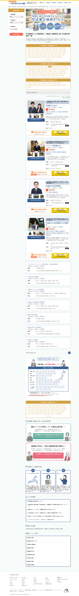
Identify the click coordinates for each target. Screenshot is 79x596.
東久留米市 (60, 52)
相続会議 (46, 579)
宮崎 (51, 384)
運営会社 (11, 591)
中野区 (37, 50)
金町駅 (33, 75)
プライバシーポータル (57, 590)
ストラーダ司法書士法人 (53, 145)
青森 (40, 371)
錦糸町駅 (62, 68)
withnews (11, 583)
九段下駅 (33, 66)
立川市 (44, 52)
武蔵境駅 (52, 75)
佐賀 (40, 384)
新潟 (37, 375)
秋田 (46, 371)
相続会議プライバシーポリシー (37, 590)
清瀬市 (33, 413)
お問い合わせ (21, 591)
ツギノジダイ (47, 580)
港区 (36, 48)
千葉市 (49, 389)
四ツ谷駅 (50, 68)
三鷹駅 (57, 75)
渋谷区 (33, 50)
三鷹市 (52, 52)
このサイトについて (13, 590)
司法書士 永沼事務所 (32, 340)
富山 (45, 375)
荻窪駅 (37, 73)
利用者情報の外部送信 (48, 590)
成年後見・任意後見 (40, 85)
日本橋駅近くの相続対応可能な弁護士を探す (48, 436)
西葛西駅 (44, 75)
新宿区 (39, 48)
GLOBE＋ (35, 579)
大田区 (64, 48)
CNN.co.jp (23, 579)
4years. (46, 577)
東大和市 (44, 54)
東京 (37, 373)
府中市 (41, 52)
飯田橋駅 (45, 66)
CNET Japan (24, 577)
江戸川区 (29, 52)
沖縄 (57, 384)
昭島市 (37, 413)
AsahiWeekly (59, 581)
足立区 (61, 50)
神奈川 (40, 373)
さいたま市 (42, 389)
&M (10, 579)
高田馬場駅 (55, 68)
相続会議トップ (42, 2)
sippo (34, 577)
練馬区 (57, 50)
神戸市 (56, 387)
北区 (47, 50)
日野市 (63, 54)
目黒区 (61, 48)
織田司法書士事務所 (32, 314)
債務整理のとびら (25, 585)
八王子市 (33, 52)
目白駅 (49, 73)
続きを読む (63, 118)
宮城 (49, 371)
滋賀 (48, 379)
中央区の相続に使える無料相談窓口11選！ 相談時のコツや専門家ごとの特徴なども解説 (44, 528)
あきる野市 (48, 413)
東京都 (48, 107)
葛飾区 (64, 50)
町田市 (37, 52)
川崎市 (46, 389)
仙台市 (37, 389)
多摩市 (29, 54)
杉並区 (40, 50)
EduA (11, 580)
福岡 (37, 384)
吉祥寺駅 (48, 75)
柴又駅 (37, 75)
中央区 (33, 48)
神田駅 (42, 66)
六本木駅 (29, 68)
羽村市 (44, 413)
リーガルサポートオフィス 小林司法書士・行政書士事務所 (42, 264)
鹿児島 (54, 384)
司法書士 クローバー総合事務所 (35, 289)
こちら (52, 394)
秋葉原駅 (37, 66)
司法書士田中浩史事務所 (53, 186)
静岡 (40, 377)
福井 (51, 375)
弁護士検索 (48, 2)
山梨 (40, 375)
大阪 (37, 379)
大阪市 (41, 387)
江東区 (54, 48)
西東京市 (64, 52)
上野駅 (59, 68)
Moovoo (11, 582)
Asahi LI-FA (47, 582)
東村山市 (29, 413)
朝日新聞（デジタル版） (14, 577)
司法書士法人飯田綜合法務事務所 (36, 302)
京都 (42, 379)
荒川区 (50, 50)
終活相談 (29, 87)
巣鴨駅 (52, 73)
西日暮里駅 (60, 73)
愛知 (37, 377)
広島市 (63, 387)
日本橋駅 (60, 147)
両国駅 (67, 68)
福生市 (40, 413)
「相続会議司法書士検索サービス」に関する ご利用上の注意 (39, 392)
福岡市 (52, 387)
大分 (48, 384)
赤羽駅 (56, 73)
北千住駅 (29, 75)
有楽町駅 (29, 66)
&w (12, 579)
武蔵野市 (48, 52)
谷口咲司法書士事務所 (33, 276)
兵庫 (40, 379)
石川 (48, 375)
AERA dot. (23, 582)
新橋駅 (65, 66)
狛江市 (52, 54)
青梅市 (41, 54)
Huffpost (23, 580)
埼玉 (43, 373)
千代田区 (29, 48)
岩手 (43, 371)
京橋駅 (57, 66)
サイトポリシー (21, 590)
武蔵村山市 (53, 413)
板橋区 (54, 50)
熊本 (45, 384)
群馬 (54, 373)
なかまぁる (35, 582)
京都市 (59, 387)
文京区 (43, 48)
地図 (67, 125)
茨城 (49, 373)
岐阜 (42, 377)
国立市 (49, 54)
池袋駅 (45, 73)
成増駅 (64, 73)
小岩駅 (40, 75)
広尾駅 (42, 68)
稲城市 (59, 54)
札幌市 (49, 387)
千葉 (46, 373)
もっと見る (48, 59)
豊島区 (44, 50)
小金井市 (32, 54)
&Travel (15, 579)
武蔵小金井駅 (61, 75)
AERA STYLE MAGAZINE (38, 583)
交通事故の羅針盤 (48, 583)
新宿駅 (46, 68)
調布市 (56, 52)
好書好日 (35, 580)
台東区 (47, 48)
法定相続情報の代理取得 (32, 85)
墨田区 (50, 48)
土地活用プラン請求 (67, 2)
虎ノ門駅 (61, 66)
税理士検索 (54, 2)
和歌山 (51, 379)
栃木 (51, 373)
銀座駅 (54, 66)
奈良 (45, 379)
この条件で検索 (16, 34)
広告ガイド (16, 591)
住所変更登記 (64, 85)
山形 (51, 371)
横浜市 (37, 387)
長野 (42, 375)
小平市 (56, 54)
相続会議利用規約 (28, 590)
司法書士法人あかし (52, 105)
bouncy (23, 583)
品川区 (57, 48)
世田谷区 (29, 50)
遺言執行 (46, 85)
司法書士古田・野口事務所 (34, 327)
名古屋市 (44, 387)
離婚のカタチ (12, 585)
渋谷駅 (33, 73)
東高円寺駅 (41, 73)
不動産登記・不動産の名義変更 (55, 85)
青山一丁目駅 (38, 68)
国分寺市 (37, 54)
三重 (45, 377)
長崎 (42, 384)
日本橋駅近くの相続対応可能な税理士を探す (48, 455)
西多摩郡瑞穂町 (59, 413)
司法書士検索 (60, 2)
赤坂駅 (33, 68)
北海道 (37, 371)
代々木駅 (29, 73)
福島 (54, 371)
